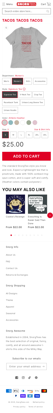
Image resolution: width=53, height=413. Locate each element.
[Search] (48, 11)
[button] (7, 4)
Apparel (10, 306)
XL (29, 135)
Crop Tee (38, 94)
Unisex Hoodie (10, 110)
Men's (6, 81)
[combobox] (26, 11)
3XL (45, 135)
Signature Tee (10, 94)
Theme (9, 300)
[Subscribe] (43, 366)
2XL (37, 135)
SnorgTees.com (22, 402)
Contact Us (12, 268)
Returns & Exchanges (17, 275)
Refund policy (39, 402)
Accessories (40, 81)
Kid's (28, 81)
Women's (17, 81)
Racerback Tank (11, 102)
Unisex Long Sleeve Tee (32, 102)
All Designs (11, 293)
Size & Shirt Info (42, 129)
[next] (50, 215)
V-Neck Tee (25, 94)
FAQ (8, 261)
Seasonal (10, 313)
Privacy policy (19, 407)
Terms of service (35, 407)
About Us (10, 255)
